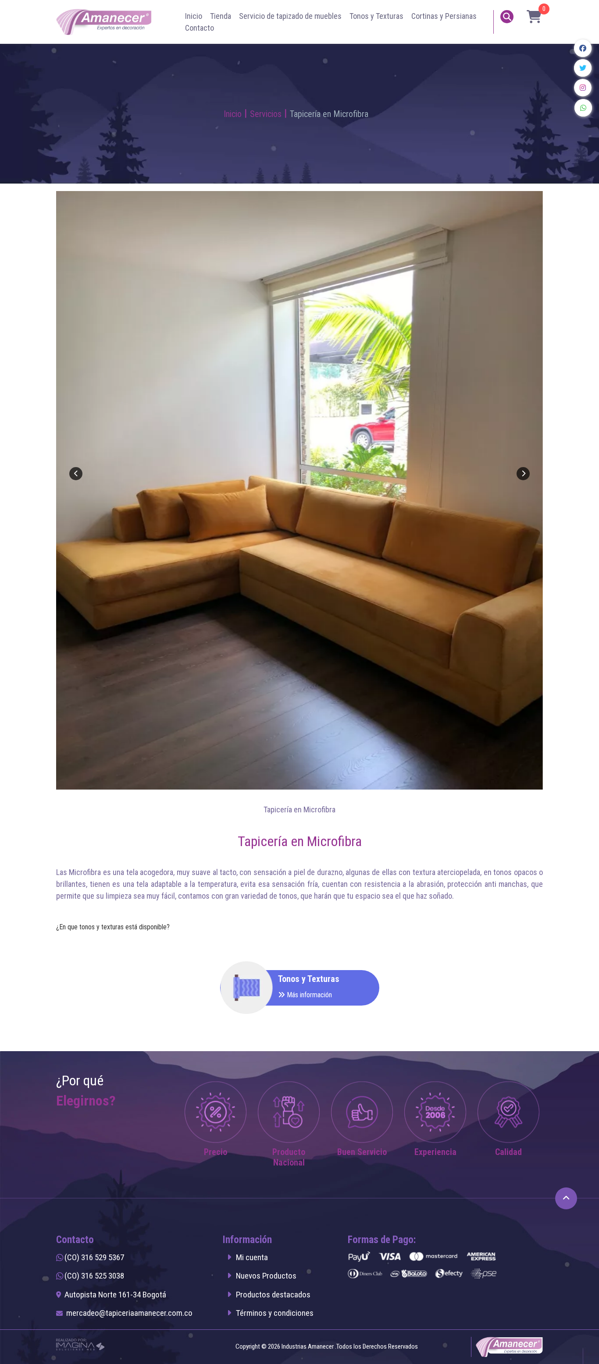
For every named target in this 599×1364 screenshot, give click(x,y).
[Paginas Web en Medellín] (80, 1344)
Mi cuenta (252, 1257)
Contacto (199, 27)
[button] (531, 17)
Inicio (193, 16)
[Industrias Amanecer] (104, 21)
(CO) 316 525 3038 (94, 1276)
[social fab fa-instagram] (583, 87)
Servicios (266, 114)
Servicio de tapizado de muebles (290, 16)
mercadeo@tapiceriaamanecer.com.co (129, 1313)
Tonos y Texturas (376, 16)
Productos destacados (273, 1295)
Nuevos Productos (266, 1276)
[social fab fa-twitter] (583, 68)
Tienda (220, 16)
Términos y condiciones (275, 1313)
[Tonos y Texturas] (226, 987)
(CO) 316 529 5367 (94, 1257)
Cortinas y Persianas (444, 16)
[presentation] (75, 473)
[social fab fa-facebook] (583, 48)
